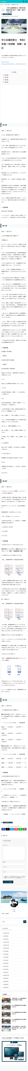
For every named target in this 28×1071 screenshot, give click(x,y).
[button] (3, 829)
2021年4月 (5, 963)
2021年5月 (5, 960)
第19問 (6, 82)
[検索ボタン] (23, 1)
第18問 (6, 80)
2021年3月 (5, 966)
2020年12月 (6, 975)
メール (5, 867)
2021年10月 (6, 948)
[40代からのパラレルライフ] (3, 1)
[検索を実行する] (24, 921)
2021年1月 (5, 972)
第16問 (6, 75)
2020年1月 (5, 987)
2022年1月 (5, 939)
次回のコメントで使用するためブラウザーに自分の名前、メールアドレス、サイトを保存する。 (14, 877)
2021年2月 (5, 969)
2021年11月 (6, 945)
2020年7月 (5, 978)
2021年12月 (6, 942)
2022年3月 (5, 936)
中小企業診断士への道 (7, 14)
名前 (4, 862)
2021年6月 (5, 957)
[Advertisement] (14, 103)
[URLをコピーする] (25, 829)
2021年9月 (5, 951)
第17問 (6, 77)
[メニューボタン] (26, 1)
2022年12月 (6, 933)
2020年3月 (5, 984)
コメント (5, 845)
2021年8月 (5, 954)
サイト (4, 872)
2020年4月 (5, 981)
